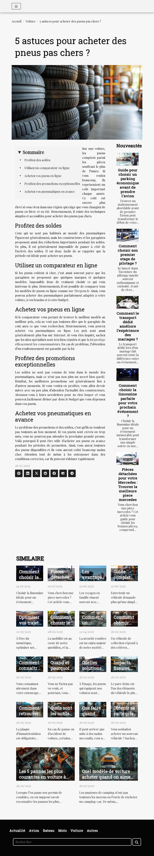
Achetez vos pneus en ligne (42, 176)
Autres (92, 830)
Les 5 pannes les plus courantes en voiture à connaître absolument (42, 776)
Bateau (48, 830)
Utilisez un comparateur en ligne (46, 168)
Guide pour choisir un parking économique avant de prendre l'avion (128, 183)
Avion (34, 830)
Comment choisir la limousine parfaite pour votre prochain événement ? (127, 400)
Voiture (30, 21)
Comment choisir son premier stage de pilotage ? (128, 254)
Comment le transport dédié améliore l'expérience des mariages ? (128, 326)
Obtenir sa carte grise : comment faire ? (125, 716)
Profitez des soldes (37, 160)
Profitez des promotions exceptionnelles (52, 184)
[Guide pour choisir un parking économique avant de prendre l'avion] (127, 159)
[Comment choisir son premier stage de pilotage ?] (127, 235)
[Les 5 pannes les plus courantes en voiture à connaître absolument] (45, 763)
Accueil (16, 21)
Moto (62, 830)
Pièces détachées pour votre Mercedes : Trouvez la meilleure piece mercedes (127, 484)
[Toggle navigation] (16, 6)
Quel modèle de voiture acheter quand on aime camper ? (106, 776)
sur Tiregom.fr (79, 291)
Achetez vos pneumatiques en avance (49, 191)
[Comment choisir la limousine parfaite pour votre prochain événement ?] (127, 374)
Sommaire (33, 152)
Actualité (17, 830)
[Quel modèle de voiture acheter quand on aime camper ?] (108, 763)
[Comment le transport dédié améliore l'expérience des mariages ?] (127, 302)
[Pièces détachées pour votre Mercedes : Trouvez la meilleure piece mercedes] (127, 458)
